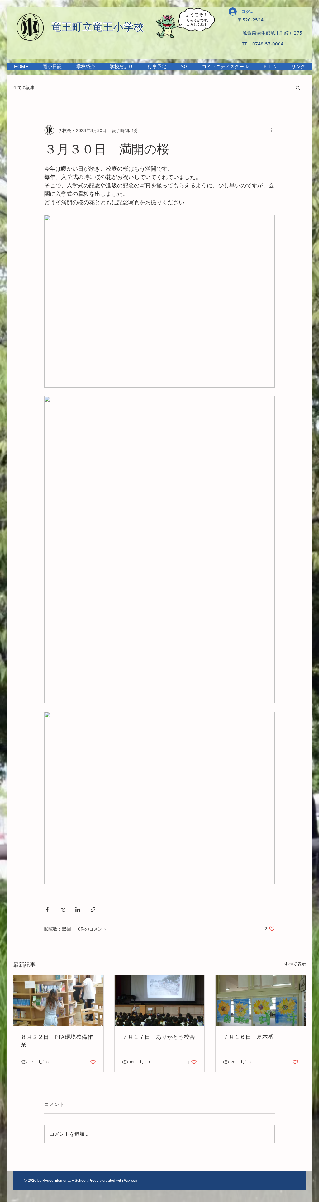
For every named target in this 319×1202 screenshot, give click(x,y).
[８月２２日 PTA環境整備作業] (58, 1000)
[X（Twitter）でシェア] (62, 909)
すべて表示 (295, 964)
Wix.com (131, 1180)
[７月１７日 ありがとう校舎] (160, 1000)
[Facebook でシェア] (47, 909)
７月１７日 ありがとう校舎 (158, 1037)
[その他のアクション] (271, 130)
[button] (85, 66)
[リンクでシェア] (93, 909)
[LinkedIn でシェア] (78, 909)
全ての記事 (24, 87)
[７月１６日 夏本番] (261, 1000)
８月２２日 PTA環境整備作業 (57, 1041)
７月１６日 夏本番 (248, 1037)
